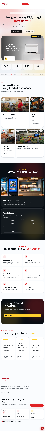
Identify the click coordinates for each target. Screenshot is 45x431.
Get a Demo (25, 4)
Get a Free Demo (15, 31)
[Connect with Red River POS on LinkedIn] (9, 392)
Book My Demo (8, 315)
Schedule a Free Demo (36, 405)
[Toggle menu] (42, 4)
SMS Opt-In (17, 429)
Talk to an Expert (29, 31)
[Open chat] (42, 428)
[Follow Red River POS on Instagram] (2, 392)
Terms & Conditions (27, 429)
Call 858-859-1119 (22, 320)
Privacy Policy (21, 429)
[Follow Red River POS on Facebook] (5, 392)
